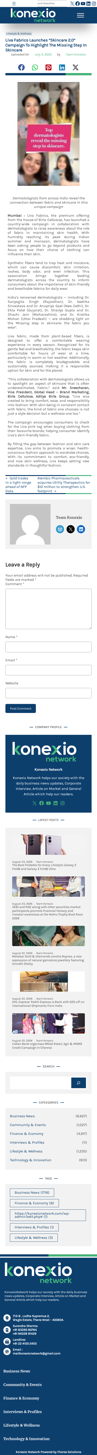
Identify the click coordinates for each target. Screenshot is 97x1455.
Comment (14, 584)
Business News (22, 1116)
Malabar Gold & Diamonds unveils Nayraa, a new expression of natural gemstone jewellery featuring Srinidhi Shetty (48, 960)
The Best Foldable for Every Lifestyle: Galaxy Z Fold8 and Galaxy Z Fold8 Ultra (44, 867)
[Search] (78, 1083)
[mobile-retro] (7, 1329)
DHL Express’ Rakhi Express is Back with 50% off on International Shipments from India (48, 1004)
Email (11, 660)
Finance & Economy (26, 1133)
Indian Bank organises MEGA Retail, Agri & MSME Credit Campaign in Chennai (47, 1046)
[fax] (7, 1341)
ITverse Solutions (69, 1452)
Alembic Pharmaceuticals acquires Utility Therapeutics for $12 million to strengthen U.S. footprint (63, 484)
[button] (21, 67)
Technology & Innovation (30, 1160)
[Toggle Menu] (80, 15)
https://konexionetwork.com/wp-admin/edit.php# (42, 1215)
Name (11, 637)
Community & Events (28, 1125)
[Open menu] (14, 3)
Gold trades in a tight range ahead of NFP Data (18, 484)
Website (11, 683)
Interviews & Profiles (27, 1142)
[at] (7, 1351)
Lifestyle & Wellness (18, 33)
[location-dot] (7, 1318)
